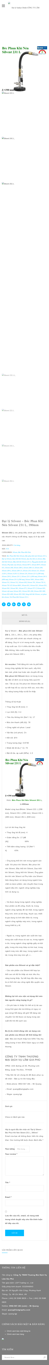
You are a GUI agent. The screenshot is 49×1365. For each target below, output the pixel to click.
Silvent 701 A (40, 582)
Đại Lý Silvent (7, 559)
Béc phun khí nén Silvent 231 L (35, 556)
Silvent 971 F (32, 588)
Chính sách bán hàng (15, 1334)
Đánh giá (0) (24, 621)
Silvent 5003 (39, 579)
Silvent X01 (17, 591)
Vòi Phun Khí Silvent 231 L (19, 597)
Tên (7, 1182)
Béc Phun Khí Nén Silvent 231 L (27, 800)
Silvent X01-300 (39, 591)
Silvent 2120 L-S (13, 573)
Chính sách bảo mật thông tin (18, 1331)
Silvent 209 (38, 568)
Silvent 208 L (18, 568)
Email (8, 1197)
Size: (4, 549)
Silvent (15, 552)
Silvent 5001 (29, 579)
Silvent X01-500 (19, 594)
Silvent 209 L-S (17, 571)
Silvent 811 (26, 585)
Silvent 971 (23, 588)
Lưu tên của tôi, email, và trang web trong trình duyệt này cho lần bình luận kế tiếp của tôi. (23, 1219)
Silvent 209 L (6, 571)
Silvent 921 (34, 585)
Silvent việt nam (7, 591)
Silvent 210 (27, 571)
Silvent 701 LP (7, 585)
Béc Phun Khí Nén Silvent (15, 556)
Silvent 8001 (16, 585)
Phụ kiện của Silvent (14, 565)
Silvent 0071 (26, 565)
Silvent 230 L (6, 576)
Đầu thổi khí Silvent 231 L (22, 562)
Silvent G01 (41, 588)
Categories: (7, 552)
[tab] (24, 615)
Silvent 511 (6, 582)
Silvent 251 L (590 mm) (17, 579)
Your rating (10, 1149)
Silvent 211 (35, 571)
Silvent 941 (6, 588)
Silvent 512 (14, 582)
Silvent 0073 (36, 565)
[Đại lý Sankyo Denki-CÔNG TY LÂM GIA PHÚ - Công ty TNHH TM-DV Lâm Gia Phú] (24, 6)
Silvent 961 (14, 588)
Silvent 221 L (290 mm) (36, 573)
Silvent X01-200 (27, 591)
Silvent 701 (31, 582)
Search (44, 1357)
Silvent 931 (43, 585)
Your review (11, 1154)
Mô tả (24, 615)
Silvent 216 (23, 573)
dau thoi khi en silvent (34, 559)
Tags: (4, 556)
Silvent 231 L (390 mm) (29, 576)
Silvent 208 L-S (28, 568)
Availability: (7, 545)
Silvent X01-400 (7, 594)
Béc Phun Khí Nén (24, 552)
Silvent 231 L (16, 576)
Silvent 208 (9, 568)
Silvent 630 (23, 582)
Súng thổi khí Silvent (33, 594)
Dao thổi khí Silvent (19, 559)
